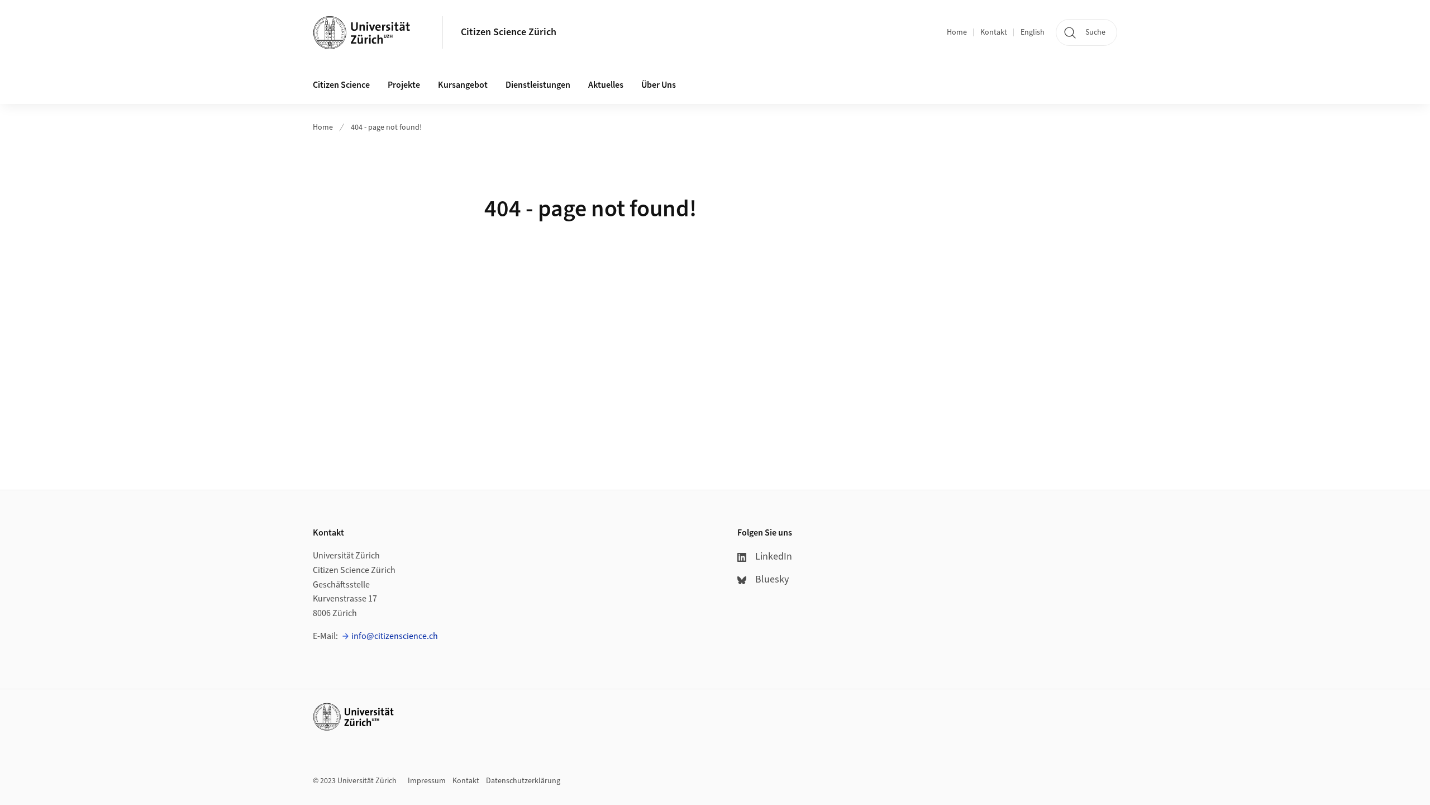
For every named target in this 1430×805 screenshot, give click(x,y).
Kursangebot (463, 85)
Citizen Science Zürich (508, 32)
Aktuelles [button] (605, 85)
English (1033, 32)
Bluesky (772, 579)
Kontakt (993, 32)
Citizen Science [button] (341, 85)
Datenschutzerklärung (523, 781)
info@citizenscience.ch (394, 636)
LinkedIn (773, 557)
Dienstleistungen (538, 85)
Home (957, 32)
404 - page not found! (386, 127)
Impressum (427, 781)
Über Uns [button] (658, 85)
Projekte (404, 85)
